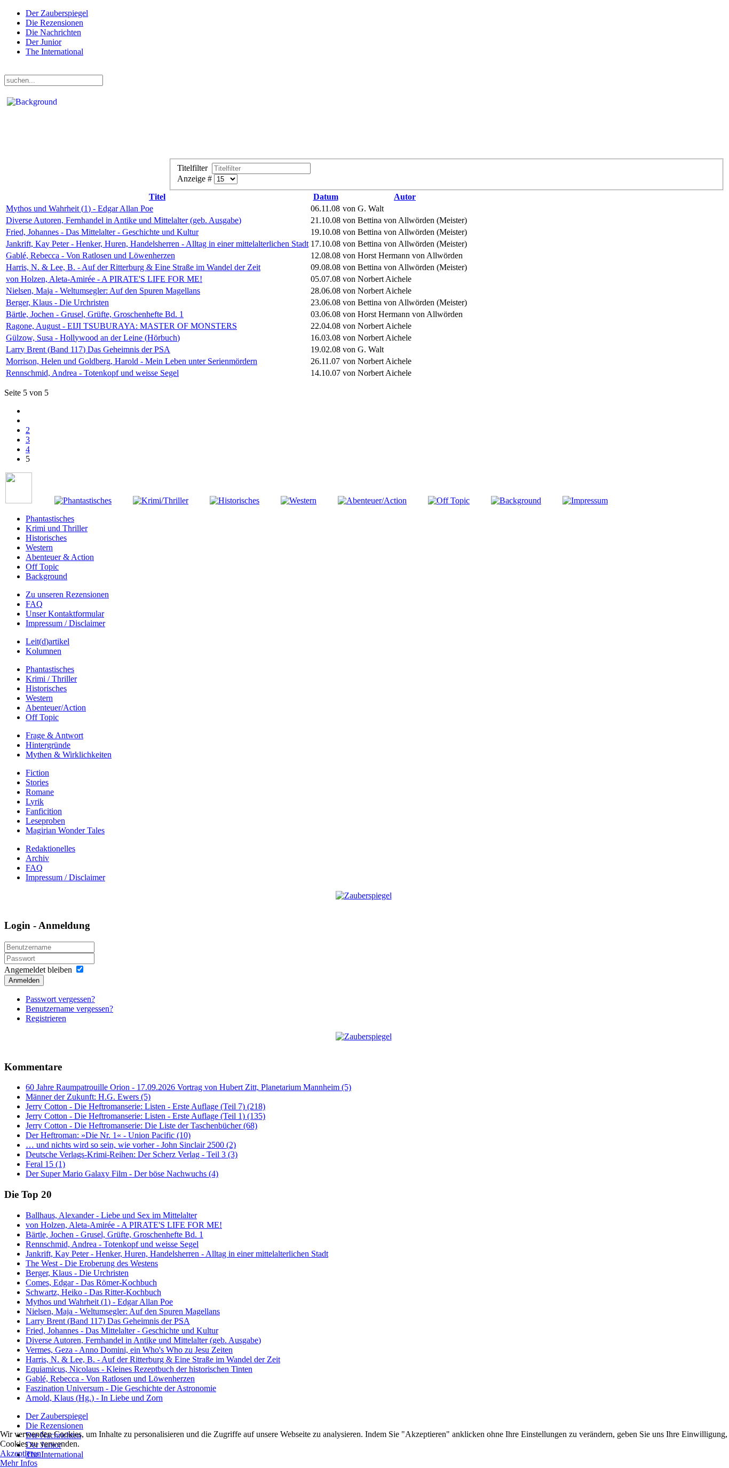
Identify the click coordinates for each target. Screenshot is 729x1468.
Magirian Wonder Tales (65, 830)
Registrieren (46, 1018)
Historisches (46, 537)
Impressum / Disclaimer (65, 623)
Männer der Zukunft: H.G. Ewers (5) (88, 1096)
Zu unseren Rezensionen (67, 594)
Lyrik (35, 801)
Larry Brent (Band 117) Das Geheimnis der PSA (88, 349)
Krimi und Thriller (57, 528)
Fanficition (44, 811)
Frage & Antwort (54, 735)
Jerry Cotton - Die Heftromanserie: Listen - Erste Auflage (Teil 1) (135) (145, 1115)
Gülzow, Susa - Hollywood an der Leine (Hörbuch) (93, 337)
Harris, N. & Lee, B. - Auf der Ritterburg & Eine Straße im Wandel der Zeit (133, 267)
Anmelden (24, 980)
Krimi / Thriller (51, 678)
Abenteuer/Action (56, 707)
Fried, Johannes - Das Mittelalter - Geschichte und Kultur (102, 231)
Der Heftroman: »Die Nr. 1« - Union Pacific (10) (108, 1135)
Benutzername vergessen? (69, 1008)
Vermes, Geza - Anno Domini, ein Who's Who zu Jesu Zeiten (129, 1349)
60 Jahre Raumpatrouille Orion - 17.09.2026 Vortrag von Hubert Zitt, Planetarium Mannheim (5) (188, 1087)
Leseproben (45, 820)
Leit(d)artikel (47, 641)
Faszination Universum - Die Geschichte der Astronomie (121, 1388)
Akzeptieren (20, 1453)
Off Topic (42, 566)
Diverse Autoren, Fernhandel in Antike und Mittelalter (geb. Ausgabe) (123, 220)
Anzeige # (195, 178)
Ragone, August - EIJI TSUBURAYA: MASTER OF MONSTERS (121, 325)
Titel (157, 196)
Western (39, 547)
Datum (325, 196)
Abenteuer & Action (60, 557)
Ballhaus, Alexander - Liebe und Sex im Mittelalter (111, 1215)
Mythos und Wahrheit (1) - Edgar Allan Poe (79, 208)
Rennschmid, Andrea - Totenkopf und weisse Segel (92, 372)
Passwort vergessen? (60, 999)
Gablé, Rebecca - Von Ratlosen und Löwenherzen (90, 255)
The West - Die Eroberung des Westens (92, 1263)
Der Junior (43, 41)
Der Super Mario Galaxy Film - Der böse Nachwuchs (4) (122, 1173)
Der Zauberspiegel (57, 13)
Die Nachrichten (53, 32)
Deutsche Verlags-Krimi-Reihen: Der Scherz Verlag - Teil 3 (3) (131, 1154)
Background (46, 576)
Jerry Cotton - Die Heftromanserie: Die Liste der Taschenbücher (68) (141, 1125)
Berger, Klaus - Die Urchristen (57, 302)
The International (54, 51)
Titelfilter (194, 167)
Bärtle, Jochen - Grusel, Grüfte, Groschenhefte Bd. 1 (95, 314)
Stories (37, 782)
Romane (40, 791)
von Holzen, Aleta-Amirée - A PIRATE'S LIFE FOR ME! (104, 278)
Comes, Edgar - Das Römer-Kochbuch (91, 1282)
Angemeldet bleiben (38, 969)
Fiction (37, 772)
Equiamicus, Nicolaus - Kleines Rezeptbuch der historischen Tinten (139, 1369)
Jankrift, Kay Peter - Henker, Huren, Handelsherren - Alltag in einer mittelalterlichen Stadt (157, 243)
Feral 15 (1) (45, 1164)
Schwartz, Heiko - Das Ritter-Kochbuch (93, 1292)
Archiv (37, 858)
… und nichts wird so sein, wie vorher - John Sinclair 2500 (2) (131, 1144)
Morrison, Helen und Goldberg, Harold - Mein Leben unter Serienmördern (131, 361)
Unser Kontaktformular (65, 613)
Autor (405, 196)
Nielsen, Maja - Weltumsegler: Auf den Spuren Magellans (103, 290)
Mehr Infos (18, 1462)
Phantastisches (50, 518)
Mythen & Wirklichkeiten (69, 754)
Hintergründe (48, 744)
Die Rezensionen (54, 22)
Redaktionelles (50, 848)
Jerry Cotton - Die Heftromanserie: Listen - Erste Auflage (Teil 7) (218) (145, 1106)
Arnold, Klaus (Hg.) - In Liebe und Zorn (94, 1397)
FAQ (34, 604)
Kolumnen (43, 651)
